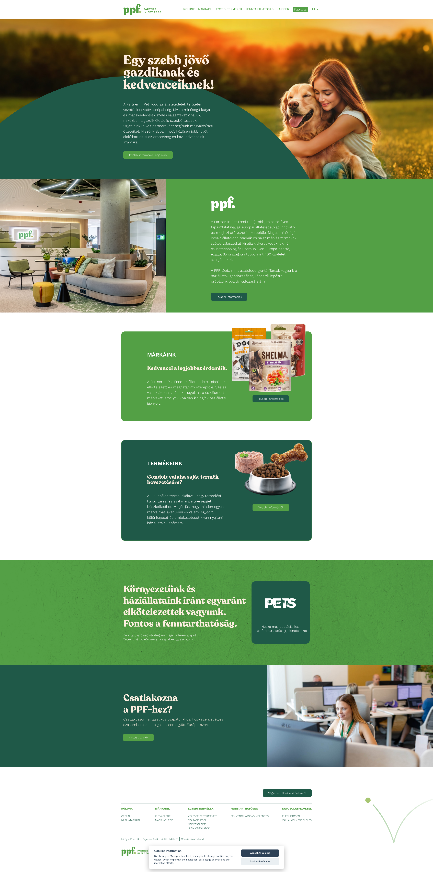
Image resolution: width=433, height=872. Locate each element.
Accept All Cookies (260, 853)
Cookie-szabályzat (192, 839)
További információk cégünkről (148, 155)
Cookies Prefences (260, 861)
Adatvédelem (169, 839)
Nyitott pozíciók (138, 737)
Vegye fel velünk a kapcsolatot (287, 793)
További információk (229, 296)
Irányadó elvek (130, 839)
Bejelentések (150, 839)
